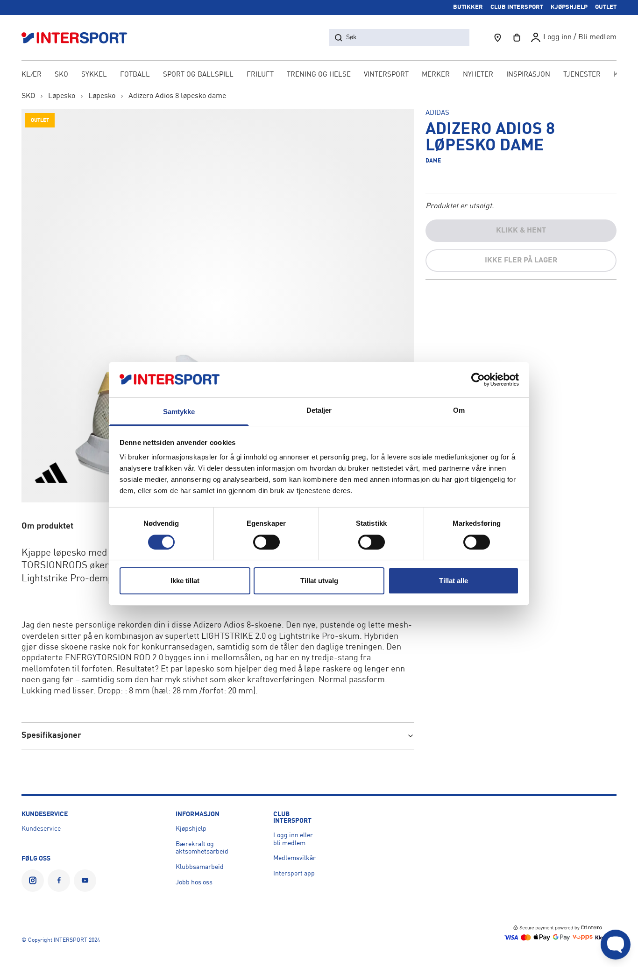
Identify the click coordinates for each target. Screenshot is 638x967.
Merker (436, 74)
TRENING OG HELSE (319, 74)
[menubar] (319, 75)
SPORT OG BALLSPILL (198, 74)
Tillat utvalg (319, 581)
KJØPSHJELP (569, 7)
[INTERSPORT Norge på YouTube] (85, 880)
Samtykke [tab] (179, 412)
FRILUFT (260, 74)
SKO (61, 74)
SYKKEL (94, 74)
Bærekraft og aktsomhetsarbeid (202, 848)
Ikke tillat (184, 581)
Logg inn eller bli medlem (293, 839)
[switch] (266, 542)
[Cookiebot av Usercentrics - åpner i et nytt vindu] (478, 380)
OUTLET (606, 7)
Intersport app (294, 873)
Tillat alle (453, 581)
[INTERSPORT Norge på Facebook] (59, 880)
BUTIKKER (468, 7)
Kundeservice (41, 829)
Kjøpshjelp (191, 829)
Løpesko (61, 96)
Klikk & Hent (521, 230)
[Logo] (79, 37)
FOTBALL (135, 74)
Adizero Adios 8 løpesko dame (177, 96)
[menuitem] (582, 75)
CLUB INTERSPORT (516, 7)
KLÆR (31, 74)
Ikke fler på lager (521, 260)
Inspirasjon (528, 74)
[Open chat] (616, 945)
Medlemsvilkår (294, 858)
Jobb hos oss (194, 882)
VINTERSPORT (386, 74)
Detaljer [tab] (319, 410)
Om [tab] (459, 410)
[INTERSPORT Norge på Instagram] (32, 880)
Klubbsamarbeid (200, 867)
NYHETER (478, 74)
